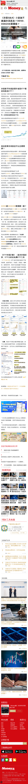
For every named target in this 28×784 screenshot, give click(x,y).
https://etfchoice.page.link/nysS (12, 78)
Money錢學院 (13, 728)
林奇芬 (25, 625)
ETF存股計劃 (23, 42)
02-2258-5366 (10, 772)
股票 (2, 723)
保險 (2, 727)
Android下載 (15, 532)
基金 (12, 13)
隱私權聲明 (22, 728)
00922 (23, 173)
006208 (12, 206)
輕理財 (2, 730)
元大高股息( (19, 121)
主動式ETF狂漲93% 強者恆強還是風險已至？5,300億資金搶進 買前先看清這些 (15, 564)
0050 (4, 121)
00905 (8, 173)
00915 (10, 156)
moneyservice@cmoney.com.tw (10, 774)
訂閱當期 (19, 711)
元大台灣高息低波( (12, 154)
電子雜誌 (22, 727)
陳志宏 (9, 547)
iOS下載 (22, 532)
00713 (19, 154)
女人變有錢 (4, 736)
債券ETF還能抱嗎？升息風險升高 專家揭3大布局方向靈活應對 (13, 623)
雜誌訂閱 (12, 723)
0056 (24, 121)
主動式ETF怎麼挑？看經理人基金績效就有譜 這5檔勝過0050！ (15, 569)
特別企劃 (3, 734)
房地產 (2, 728)
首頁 (2, 13)
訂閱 (25, 743)
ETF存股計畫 (24, 648)
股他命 (9, 559)
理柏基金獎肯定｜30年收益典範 (15, 550)
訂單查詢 (22, 723)
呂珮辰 (9, 565)
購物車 (21, 725)
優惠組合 (12, 711)
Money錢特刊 (13, 727)
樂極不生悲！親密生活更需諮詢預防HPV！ (22, 481)
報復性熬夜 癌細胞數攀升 (5, 502)
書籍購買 (12, 725)
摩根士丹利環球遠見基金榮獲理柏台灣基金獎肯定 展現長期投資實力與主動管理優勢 (14, 600)
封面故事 (3, 732)
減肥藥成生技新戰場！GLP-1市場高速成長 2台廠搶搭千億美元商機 (15, 557)
